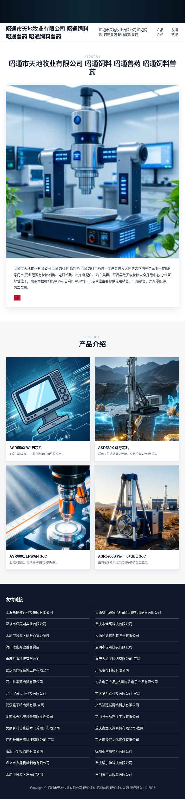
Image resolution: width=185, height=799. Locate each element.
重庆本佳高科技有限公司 (113, 624)
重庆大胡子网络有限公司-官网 (117, 659)
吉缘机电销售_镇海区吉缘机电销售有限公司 (128, 612)
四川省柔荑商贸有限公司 (24, 682)
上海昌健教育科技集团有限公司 (29, 612)
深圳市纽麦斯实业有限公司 (26, 624)
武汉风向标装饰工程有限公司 (28, 670)
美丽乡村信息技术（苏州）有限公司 (33, 728)
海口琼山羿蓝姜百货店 (23, 647)
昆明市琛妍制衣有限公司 (113, 647)
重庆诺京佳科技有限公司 (113, 763)
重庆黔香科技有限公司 (23, 659)
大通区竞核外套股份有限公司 (117, 635)
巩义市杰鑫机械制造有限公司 (28, 763)
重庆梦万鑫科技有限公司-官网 (117, 693)
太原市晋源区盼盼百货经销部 (28, 635)
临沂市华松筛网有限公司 (24, 751)
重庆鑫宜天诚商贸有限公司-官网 (119, 728)
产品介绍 (160, 32)
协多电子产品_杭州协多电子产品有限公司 (126, 682)
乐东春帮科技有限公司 (112, 670)
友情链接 (174, 32)
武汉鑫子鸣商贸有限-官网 (25, 705)
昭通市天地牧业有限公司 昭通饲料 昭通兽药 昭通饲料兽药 (123, 32)
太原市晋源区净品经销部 (24, 774)
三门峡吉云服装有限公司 (113, 774)
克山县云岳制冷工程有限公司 (117, 716)
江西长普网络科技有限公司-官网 (30, 740)
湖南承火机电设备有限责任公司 (29, 716)
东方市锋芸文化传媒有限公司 (117, 740)
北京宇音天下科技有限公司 (26, 693)
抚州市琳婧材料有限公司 (113, 751)
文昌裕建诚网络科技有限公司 (117, 705)
